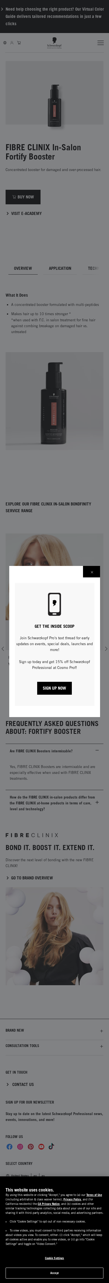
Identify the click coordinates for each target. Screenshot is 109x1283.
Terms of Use (94, 1195)
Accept (54, 1273)
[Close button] (91, 571)
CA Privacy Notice (49, 1203)
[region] (54, 1229)
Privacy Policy (72, 1199)
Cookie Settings (54, 1258)
